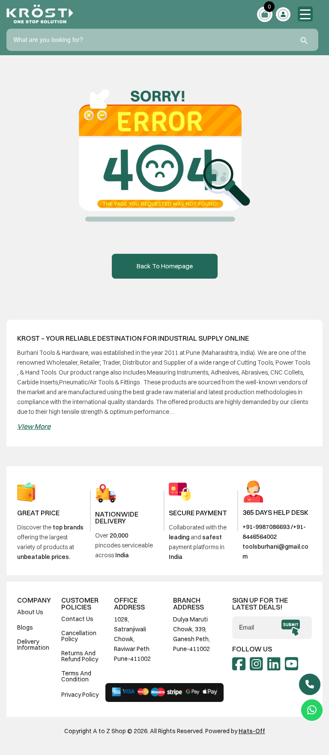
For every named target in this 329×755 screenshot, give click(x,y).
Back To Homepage (165, 266)
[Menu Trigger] (305, 13)
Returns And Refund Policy (79, 656)
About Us (30, 612)
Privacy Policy (80, 695)
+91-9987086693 (266, 527)
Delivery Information (33, 645)
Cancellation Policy (78, 636)
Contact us (77, 619)
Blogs (25, 627)
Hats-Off (252, 731)
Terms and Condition (76, 676)
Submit (290, 628)
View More (34, 426)
